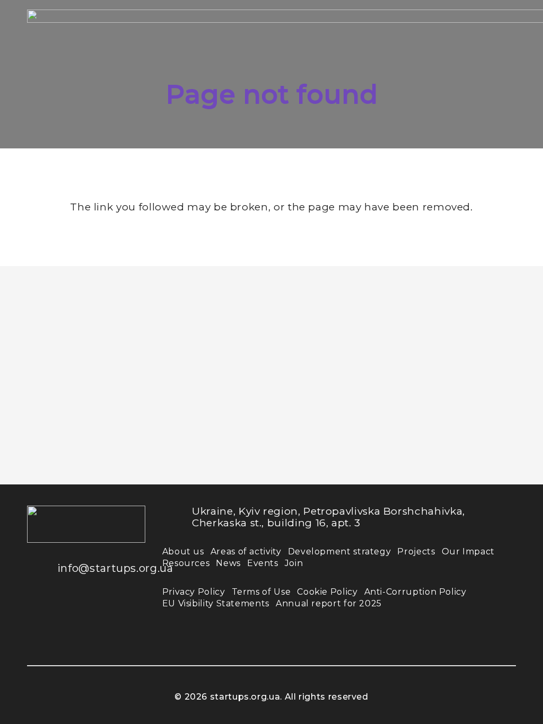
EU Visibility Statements (215, 603)
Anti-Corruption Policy (415, 592)
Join (294, 563)
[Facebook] (43, 609)
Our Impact (468, 551)
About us (183, 551)
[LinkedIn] (75, 609)
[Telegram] (43, 641)
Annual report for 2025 (329, 603)
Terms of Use (261, 592)
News (228, 563)
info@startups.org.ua (115, 568)
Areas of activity (246, 551)
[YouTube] (106, 609)
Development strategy (339, 551)
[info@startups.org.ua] (42, 568)
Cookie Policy (327, 592)
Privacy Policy (193, 592)
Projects (416, 551)
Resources (186, 563)
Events (262, 563)
